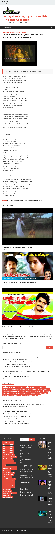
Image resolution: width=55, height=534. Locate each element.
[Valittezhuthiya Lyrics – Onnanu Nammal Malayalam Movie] (27, 306)
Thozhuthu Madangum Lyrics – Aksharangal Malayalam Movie (19, 282)
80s (10, 200)
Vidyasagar (29, 395)
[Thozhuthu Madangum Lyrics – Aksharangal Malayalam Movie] (27, 267)
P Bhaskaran (27, 200)
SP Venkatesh (6, 395)
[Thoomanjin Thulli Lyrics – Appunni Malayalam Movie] (27, 227)
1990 (22, 387)
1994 (37, 387)
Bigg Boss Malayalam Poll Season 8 (27, 492)
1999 (44, 387)
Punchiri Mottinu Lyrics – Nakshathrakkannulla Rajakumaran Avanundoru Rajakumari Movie (26, 371)
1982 (10, 387)
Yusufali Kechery (37, 395)
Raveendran (33, 393)
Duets (23, 389)
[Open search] (51, 27)
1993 (33, 387)
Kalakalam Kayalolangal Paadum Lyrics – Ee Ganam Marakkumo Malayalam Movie (23, 357)
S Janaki (45, 393)
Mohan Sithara (6, 393)
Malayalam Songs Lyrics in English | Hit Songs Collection (26, 18)
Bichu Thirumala (15, 389)
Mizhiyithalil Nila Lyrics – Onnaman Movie (13, 373)
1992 (29, 387)
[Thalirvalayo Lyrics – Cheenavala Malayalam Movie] (42, 465)
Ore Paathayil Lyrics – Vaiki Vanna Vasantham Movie (16, 376)
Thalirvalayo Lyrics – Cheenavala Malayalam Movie (15, 359)
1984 (8, 200)
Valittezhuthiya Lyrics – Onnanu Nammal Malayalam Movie (18, 327)
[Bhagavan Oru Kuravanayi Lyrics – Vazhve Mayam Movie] (42, 511)
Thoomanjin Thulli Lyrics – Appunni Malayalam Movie (17, 247)
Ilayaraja (40, 389)
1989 (18, 387)
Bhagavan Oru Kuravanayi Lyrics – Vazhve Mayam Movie (17, 366)
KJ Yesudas (22, 391)
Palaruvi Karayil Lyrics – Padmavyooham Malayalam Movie (17, 361)
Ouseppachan (24, 393)
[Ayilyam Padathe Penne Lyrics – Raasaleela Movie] (42, 497)
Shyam (40, 393)
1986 (14, 387)
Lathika (20, 200)
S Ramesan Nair (13, 395)
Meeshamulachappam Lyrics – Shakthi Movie (14, 378)
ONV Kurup (17, 393)
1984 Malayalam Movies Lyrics (8, 32)
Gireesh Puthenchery (32, 389)
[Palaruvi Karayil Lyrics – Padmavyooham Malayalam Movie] (42, 481)
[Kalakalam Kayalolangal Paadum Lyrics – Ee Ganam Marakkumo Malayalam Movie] (42, 442)
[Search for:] (27, 347)
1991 (25, 387)
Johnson (45, 389)
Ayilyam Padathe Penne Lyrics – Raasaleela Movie (15, 364)
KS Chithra (28, 391)
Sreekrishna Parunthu (21, 32)
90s (7, 387)
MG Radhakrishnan (39, 391)
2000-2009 (5, 389)
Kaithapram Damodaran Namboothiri (11, 391)
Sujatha (20, 395)
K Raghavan (15, 200)
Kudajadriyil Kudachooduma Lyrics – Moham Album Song (17, 369)
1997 (41, 387)
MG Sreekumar (47, 391)
